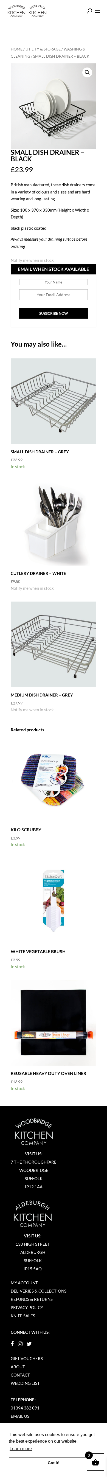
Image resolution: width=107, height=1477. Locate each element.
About (18, 1366)
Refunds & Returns (32, 1299)
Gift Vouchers (27, 1358)
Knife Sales (23, 1315)
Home (16, 49)
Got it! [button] (54, 1463)
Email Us (20, 1416)
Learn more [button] (21, 1448)
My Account (24, 1282)
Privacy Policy (27, 1307)
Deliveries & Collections (38, 1290)
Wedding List (25, 1383)
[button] (87, 72)
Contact (20, 1374)
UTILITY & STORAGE (43, 49)
